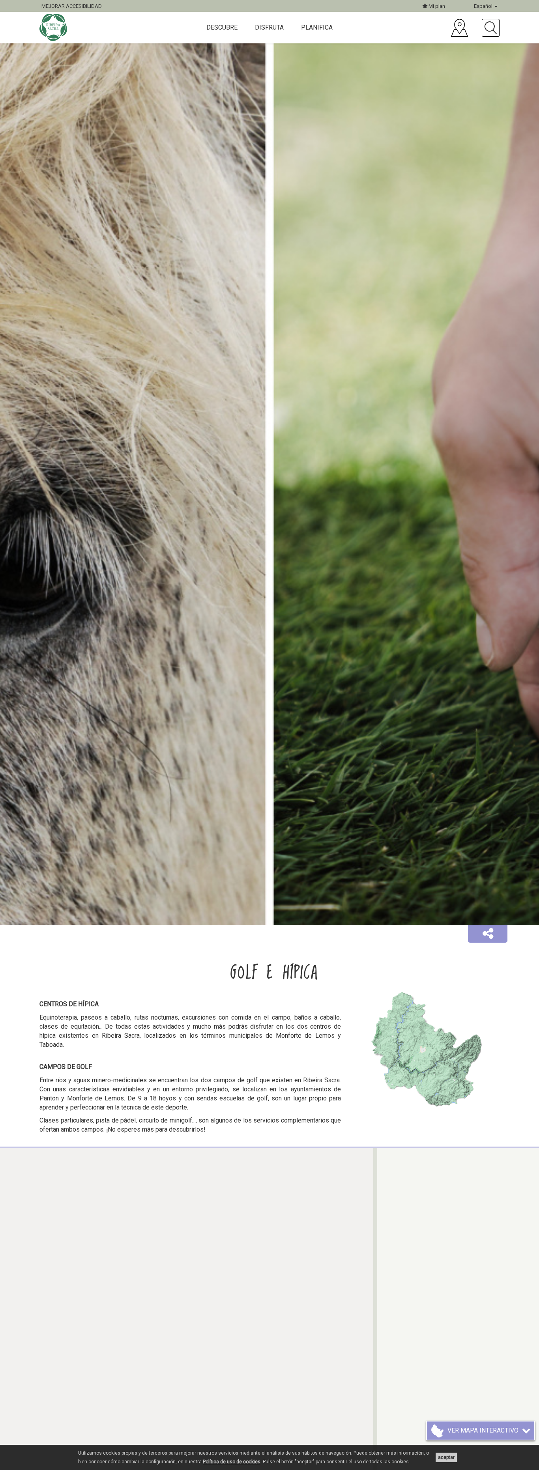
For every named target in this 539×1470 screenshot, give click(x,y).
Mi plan (436, 6)
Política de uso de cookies (231, 1461)
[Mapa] (459, 28)
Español (484, 6)
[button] (487, 934)
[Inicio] (54, 27)
